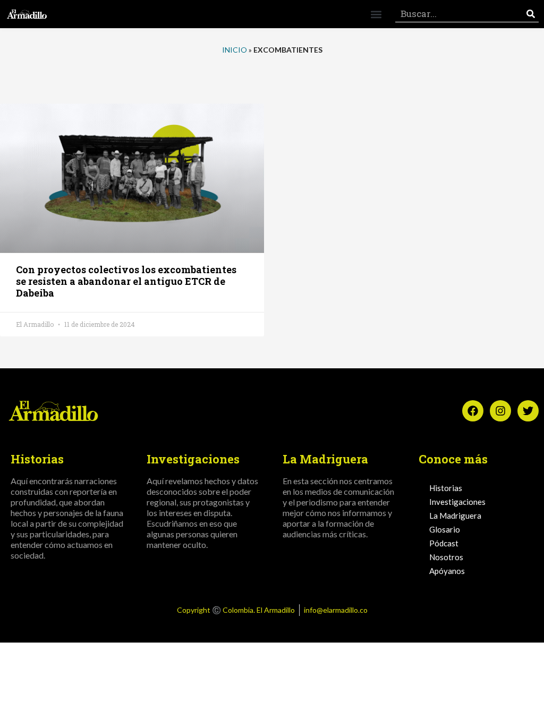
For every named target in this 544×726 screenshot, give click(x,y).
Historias (445, 488)
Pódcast (443, 543)
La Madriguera (455, 515)
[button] (376, 14)
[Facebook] (472, 410)
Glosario (444, 529)
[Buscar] (531, 14)
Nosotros (446, 557)
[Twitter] (528, 410)
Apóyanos (447, 571)
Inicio (234, 49)
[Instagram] (500, 410)
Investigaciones (457, 501)
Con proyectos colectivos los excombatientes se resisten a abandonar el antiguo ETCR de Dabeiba (126, 281)
